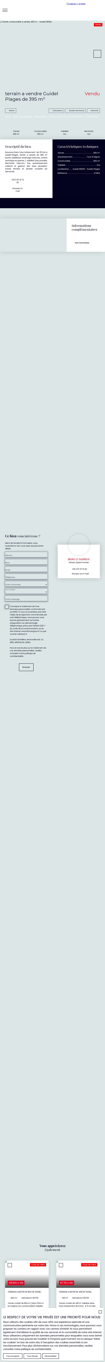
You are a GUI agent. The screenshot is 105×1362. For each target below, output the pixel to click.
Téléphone (10, 577)
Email (7, 570)
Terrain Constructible (22, 116)
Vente (8, 116)
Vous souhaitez (10, 590)
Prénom (8, 555)
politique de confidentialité (23, 654)
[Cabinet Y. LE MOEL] (84, 10)
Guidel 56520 (40, 116)
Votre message (12, 599)
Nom (7, 563)
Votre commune (12, 584)
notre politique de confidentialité (32, 1349)
